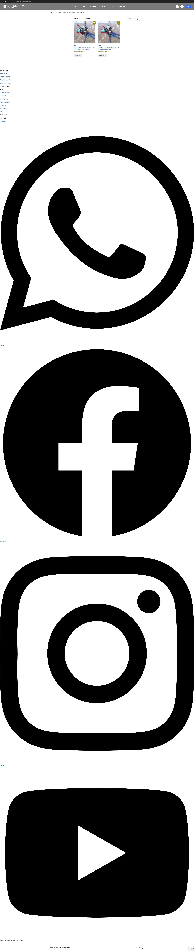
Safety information (5, 83)
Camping (103, 6)
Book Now (78, 55)
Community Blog (5, 92)
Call (188, 6)
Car (112, 6)
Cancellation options (6, 80)
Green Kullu (3, 96)
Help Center (3, 73)
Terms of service (4, 102)
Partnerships (3, 108)
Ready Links (121, 6)
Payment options (5, 77)
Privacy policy (4, 99)
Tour (83, 6)
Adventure (93, 6)
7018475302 (7, 1)
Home (75, 6)
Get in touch (3, 115)
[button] (177, 6)
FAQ (1, 112)
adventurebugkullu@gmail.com (23, 1)
